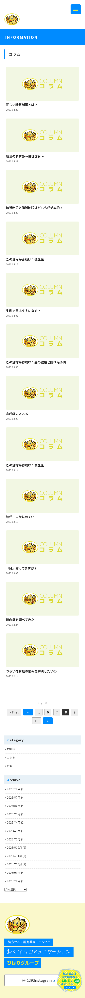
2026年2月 (13, 839)
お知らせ (12, 749)
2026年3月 (13, 831)
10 (36, 720)
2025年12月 (14, 847)
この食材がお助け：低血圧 (25, 259)
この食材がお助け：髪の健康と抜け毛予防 (36, 362)
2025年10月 (14, 864)
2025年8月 (13, 881)
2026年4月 (13, 822)
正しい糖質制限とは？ (22, 104)
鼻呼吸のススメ (17, 413)
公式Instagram (39, 980)
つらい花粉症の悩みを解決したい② (31, 671)
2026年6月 (13, 806)
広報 (9, 766)
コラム (11, 757)
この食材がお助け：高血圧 (25, 465)
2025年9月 (13, 873)
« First (14, 712)
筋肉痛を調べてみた (20, 619)
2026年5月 (13, 814)
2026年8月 (13, 789)
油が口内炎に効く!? (20, 516)
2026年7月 (13, 797)
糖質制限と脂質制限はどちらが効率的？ (34, 207)
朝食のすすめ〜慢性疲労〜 (25, 156)
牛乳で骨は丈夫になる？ (23, 310)
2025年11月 (14, 856)
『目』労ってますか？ (21, 568)
